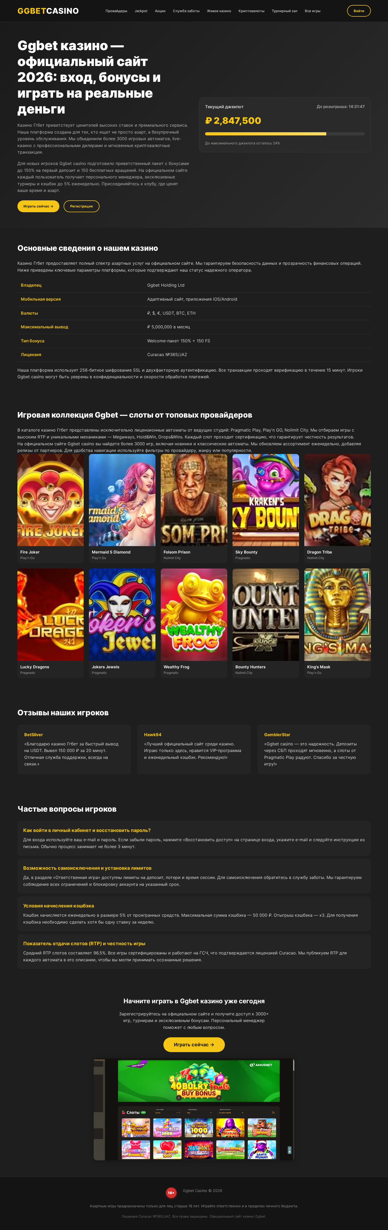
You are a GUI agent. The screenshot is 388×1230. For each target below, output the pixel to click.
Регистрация (81, 206)
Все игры (312, 11)
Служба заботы (186, 11)
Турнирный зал (284, 11)
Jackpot (141, 11)
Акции (160, 11)
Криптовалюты (251, 11)
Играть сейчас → (38, 206)
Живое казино (219, 11)
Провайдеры (116, 11)
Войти (359, 11)
